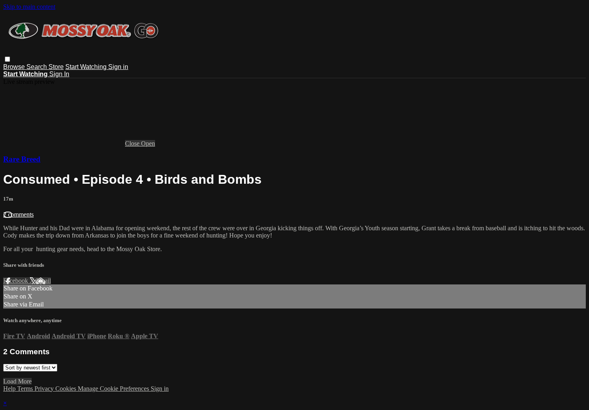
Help (10, 388)
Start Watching (86, 66)
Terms (25, 388)
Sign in (118, 66)
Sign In (59, 74)
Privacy (44, 388)
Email (43, 280)
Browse (14, 66)
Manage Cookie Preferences (114, 388)
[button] (7, 59)
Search (37, 66)
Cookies (66, 388)
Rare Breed (21, 159)
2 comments (18, 214)
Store (56, 66)
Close (133, 143)
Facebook (16, 280)
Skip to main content (29, 6)
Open (148, 143)
